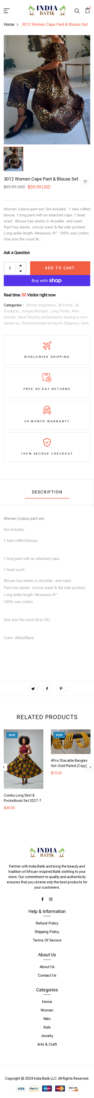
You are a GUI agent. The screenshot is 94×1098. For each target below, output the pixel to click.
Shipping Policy (47, 932)
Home (9, 24)
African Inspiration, (42, 305)
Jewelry (47, 1036)
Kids (47, 1027)
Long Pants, (61, 311)
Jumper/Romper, (35, 311)
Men (47, 1019)
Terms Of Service (47, 940)
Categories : (14, 305)
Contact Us (47, 975)
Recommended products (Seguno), (51, 323)
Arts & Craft (47, 1044)
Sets (85, 323)
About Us (47, 967)
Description (47, 492)
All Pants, (66, 305)
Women (47, 1010)
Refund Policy (47, 923)
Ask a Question (17, 252)
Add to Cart (60, 268)
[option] (47, 89)
